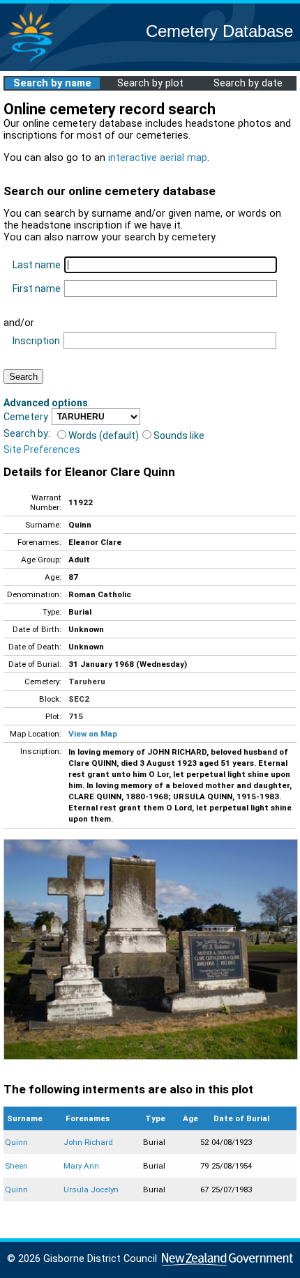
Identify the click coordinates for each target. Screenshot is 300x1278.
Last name (37, 264)
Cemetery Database (219, 31)
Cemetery (25, 416)
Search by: (26, 433)
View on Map (92, 734)
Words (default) (103, 435)
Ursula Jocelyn (91, 1189)
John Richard (88, 1142)
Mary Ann (81, 1166)
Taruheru (86, 681)
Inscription (36, 340)
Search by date (248, 83)
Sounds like (178, 435)
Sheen (16, 1166)
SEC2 (78, 699)
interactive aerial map (157, 158)
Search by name (52, 83)
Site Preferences (41, 449)
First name (37, 288)
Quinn (16, 1142)
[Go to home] (30, 62)
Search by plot (150, 83)
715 (75, 716)
